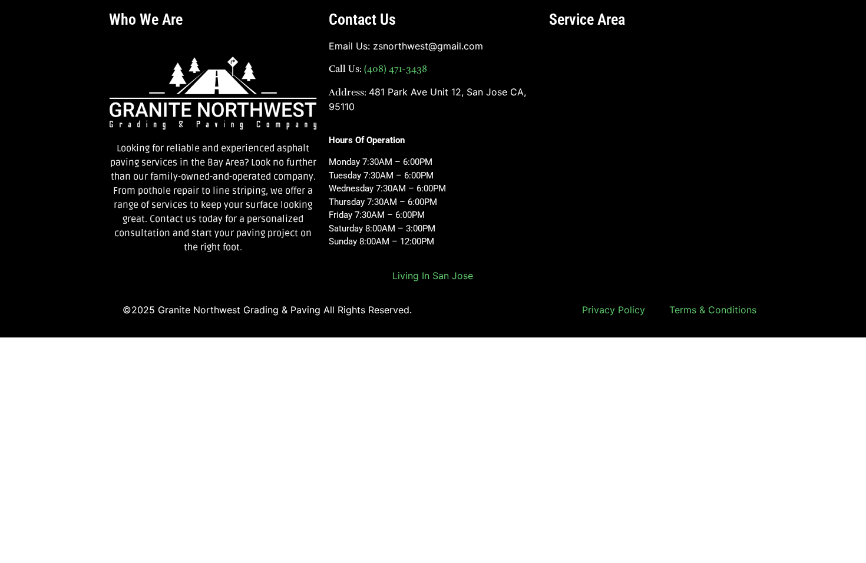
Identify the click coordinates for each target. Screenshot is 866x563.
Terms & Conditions (712, 310)
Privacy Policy (613, 310)
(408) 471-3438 (394, 69)
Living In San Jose (432, 276)
